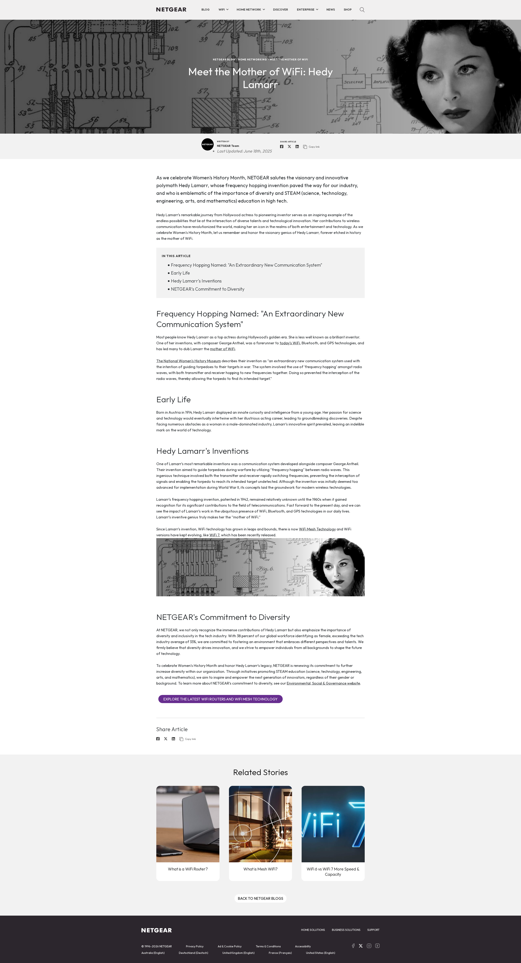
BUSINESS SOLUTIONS (346, 930)
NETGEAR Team (228, 146)
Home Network (249, 9)
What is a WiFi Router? (188, 868)
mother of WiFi (222, 349)
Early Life (180, 273)
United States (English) (320, 953)
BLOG (205, 9)
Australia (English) (153, 953)
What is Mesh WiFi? (260, 868)
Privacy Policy (195, 946)
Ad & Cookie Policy (230, 946)
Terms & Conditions (268, 946)
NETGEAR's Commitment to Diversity (207, 289)
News (330, 9)
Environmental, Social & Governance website (323, 683)
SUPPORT (373, 930)
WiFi (222, 9)
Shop (348, 9)
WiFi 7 (214, 535)
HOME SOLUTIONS (313, 930)
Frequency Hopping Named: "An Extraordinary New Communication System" (246, 265)
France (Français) (280, 953)
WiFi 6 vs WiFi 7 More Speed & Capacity (333, 871)
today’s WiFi (290, 343)
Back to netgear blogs (260, 898)
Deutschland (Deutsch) (193, 953)
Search (362, 9)
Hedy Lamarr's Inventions (196, 281)
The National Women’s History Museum (188, 361)
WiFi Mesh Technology (317, 529)
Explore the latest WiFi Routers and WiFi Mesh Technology (220, 699)
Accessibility (303, 946)
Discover (280, 9)
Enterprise (305, 9)
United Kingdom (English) (238, 953)
